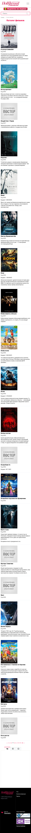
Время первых (6, 626)
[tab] (7, 749)
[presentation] (7, 748)
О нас (17, 791)
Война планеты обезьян (9, 314)
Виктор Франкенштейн (8, 236)
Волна (3, 391)
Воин (2, 273)
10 (22, 742)
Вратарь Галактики (7, 563)
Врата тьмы (5, 530)
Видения (4, 157)
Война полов (5, 350)
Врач (2, 595)
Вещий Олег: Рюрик (7, 121)
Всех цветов (5, 735)
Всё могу (4, 704)
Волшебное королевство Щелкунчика (13, 498)
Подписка (18, 796)
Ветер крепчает (6, 89)
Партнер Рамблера (20, 826)
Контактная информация (21, 794)
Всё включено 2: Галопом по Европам (13, 664)
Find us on (7, 812)
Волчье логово (6, 433)
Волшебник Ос (5, 465)
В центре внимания (7, 49)
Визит (3, 195)
